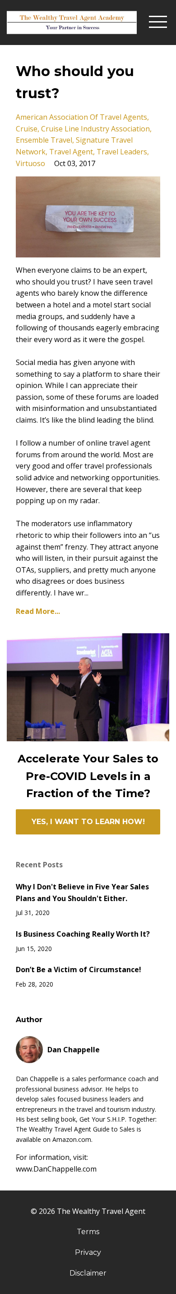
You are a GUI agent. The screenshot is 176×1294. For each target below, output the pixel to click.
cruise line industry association (95, 129)
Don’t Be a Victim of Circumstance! (78, 969)
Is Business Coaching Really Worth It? (83, 934)
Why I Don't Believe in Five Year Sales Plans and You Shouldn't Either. (82, 892)
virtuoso (30, 163)
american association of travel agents (81, 117)
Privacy (88, 1252)
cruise (26, 129)
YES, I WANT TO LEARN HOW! (88, 821)
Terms (88, 1231)
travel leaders (122, 152)
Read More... (38, 611)
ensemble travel (44, 140)
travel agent (71, 152)
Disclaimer (88, 1273)
